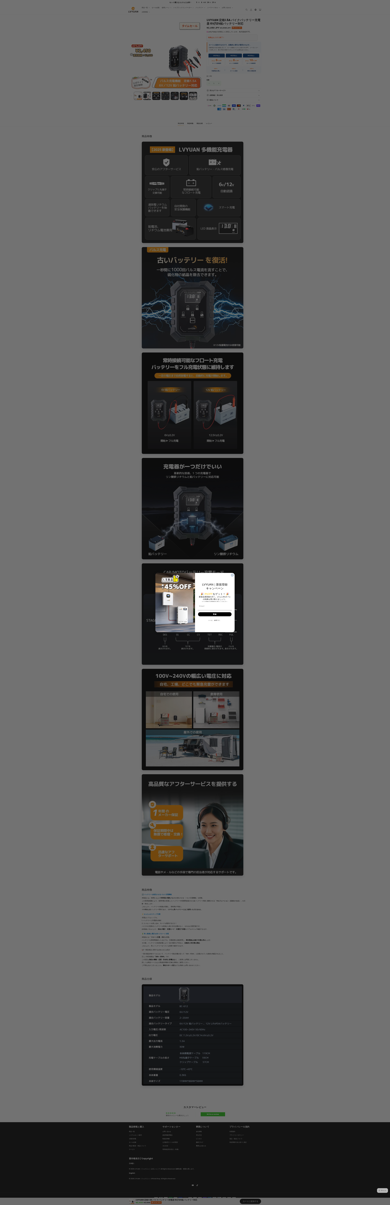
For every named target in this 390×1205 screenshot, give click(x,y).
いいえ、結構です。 (214, 620)
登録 (215, 614)
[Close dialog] (232, 575)
